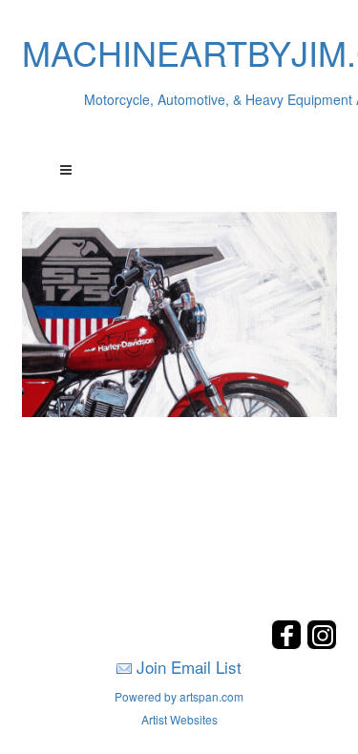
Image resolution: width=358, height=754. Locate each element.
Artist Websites (179, 719)
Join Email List (189, 667)
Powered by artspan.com (179, 696)
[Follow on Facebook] (288, 644)
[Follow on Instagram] (321, 644)
